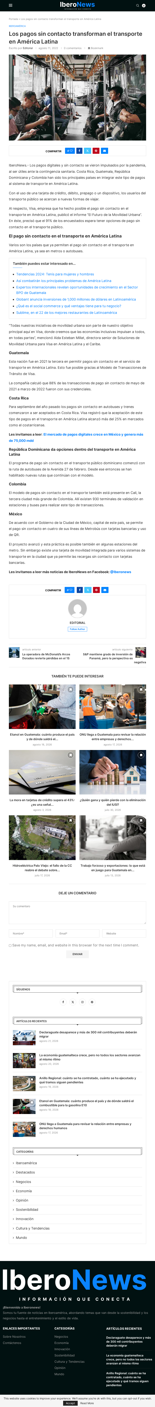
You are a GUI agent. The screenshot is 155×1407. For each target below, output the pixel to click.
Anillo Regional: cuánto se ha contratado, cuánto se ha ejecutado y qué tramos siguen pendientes (87, 1080)
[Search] (138, 5)
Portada (13, 18)
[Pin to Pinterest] (96, 151)
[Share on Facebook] (79, 151)
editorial (28, 48)
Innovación (25, 1219)
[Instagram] (83, 1002)
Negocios (23, 1182)
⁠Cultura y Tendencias (33, 1228)
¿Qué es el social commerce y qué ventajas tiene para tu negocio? (68, 306)
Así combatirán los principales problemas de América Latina (63, 281)
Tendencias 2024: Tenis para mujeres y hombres (55, 274)
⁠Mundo (59, 1374)
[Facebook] (63, 1002)
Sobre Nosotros (14, 1336)
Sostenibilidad (27, 1210)
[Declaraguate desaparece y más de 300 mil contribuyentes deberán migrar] (24, 1037)
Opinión (22, 1200)
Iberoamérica (26, 1163)
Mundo (21, 1238)
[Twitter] (73, 1002)
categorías (64, 1328)
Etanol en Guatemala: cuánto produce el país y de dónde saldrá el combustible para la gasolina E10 (86, 1103)
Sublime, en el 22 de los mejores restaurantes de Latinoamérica (66, 313)
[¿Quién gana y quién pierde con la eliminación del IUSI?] (112, 772)
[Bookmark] (70, 689)
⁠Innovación (62, 1349)
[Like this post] (71, 151)
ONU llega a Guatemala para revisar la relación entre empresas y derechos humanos (85, 1126)
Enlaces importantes (21, 1328)
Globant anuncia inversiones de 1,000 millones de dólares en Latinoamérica (76, 299)
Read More (87, 1403)
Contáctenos (12, 1342)
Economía (24, 1191)
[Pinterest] (92, 1002)
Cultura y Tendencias (69, 1361)
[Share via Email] (104, 151)
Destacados (25, 1172)
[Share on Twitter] (87, 151)
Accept (70, 1403)
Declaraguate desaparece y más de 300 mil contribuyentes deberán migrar (88, 1034)
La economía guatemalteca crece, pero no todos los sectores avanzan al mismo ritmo (89, 1057)
